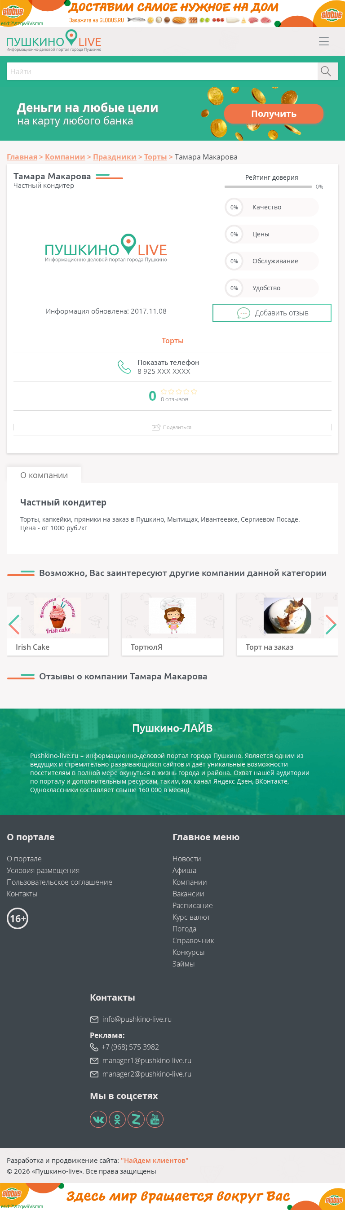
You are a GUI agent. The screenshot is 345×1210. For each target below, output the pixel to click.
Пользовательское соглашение (59, 882)
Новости (186, 859)
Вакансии (188, 894)
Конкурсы (188, 952)
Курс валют (191, 917)
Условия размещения (43, 870)
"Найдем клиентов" (155, 1160)
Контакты (22, 894)
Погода (184, 929)
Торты (173, 341)
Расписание (192, 905)
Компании (189, 882)
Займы (183, 964)
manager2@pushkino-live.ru (146, 1074)
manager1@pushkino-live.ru (146, 1060)
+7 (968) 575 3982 (130, 1047)
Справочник (193, 940)
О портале (24, 859)
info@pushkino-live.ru (137, 1019)
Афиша (184, 870)
